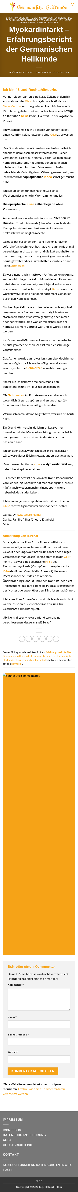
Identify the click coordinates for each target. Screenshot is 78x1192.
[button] (5, 6)
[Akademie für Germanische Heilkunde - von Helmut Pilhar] (38, 6)
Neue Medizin (12, 106)
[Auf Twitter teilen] (35, 639)
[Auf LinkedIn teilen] (56, 639)
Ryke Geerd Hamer (29, 514)
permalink (16, 663)
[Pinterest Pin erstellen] (49, 639)
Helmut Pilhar (60, 72)
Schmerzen (17, 265)
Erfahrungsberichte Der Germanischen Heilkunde (38, 18)
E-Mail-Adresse (18, 1034)
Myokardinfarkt (47, 22)
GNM (28, 101)
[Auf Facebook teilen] (29, 639)
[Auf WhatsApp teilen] (22, 639)
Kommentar (16, 984)
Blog (39, 1181)
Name (12, 1017)
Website (13, 1052)
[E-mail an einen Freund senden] (42, 639)
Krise (25, 116)
